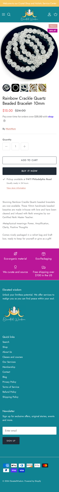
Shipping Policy (10, 397)
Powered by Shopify (33, 481)
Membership (9, 367)
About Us (7, 352)
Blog (5, 377)
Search (6, 342)
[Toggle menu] (3, 14)
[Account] (48, 14)
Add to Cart (29, 160)
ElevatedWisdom (16, 481)
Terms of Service (11, 387)
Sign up (11, 440)
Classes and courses (13, 357)
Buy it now (29, 171)
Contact (6, 372)
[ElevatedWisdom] (29, 14)
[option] (29, 52)
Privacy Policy (9, 382)
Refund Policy (9, 392)
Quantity (7, 139)
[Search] (10, 14)
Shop (5, 347)
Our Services (9, 362)
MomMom (11, 129)
